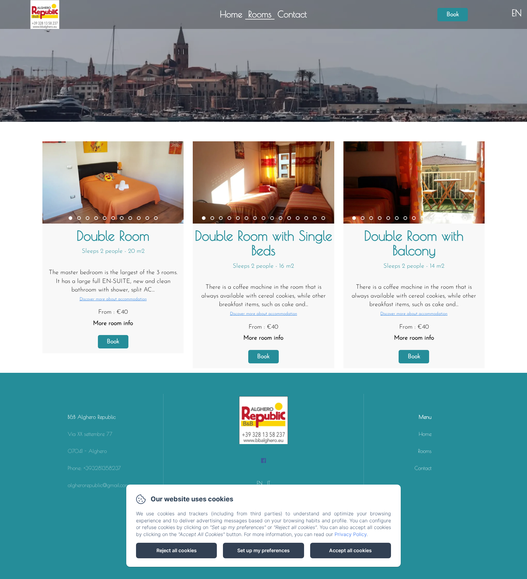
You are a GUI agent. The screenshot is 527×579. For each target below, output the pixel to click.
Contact (292, 14)
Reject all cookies (176, 550)
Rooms (259, 14)
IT (268, 483)
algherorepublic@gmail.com (98, 485)
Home (231, 14)
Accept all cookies (350, 550)
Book (452, 15)
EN (259, 483)
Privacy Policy (351, 534)
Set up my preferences (263, 550)
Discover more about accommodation (113, 299)
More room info (113, 323)
